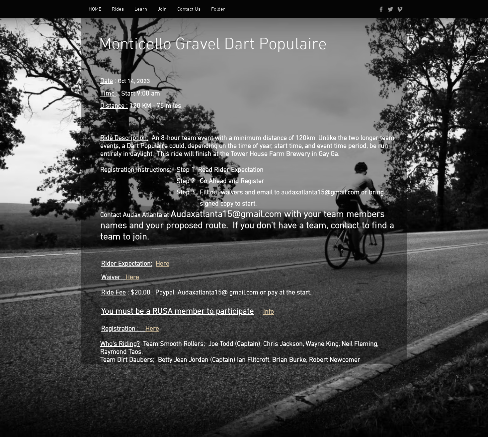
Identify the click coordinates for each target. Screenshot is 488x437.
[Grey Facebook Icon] (381, 9)
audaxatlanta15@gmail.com (320, 193)
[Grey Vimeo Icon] (399, 9)
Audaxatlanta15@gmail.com (226, 214)
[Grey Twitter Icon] (390, 9)
